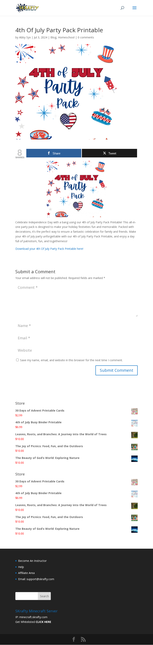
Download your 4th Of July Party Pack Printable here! (49, 249)
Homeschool (66, 37)
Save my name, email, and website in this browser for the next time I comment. (71, 360)
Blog (53, 37)
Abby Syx (25, 37)
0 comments (86, 37)
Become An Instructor (32, 561)
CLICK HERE (43, 622)
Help (21, 567)
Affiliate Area (26, 573)
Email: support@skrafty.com (36, 579)
